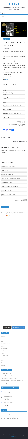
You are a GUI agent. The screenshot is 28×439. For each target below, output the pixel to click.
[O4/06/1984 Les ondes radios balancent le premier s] (14, 230)
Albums (3, 336)
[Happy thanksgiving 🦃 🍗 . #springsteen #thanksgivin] (14, 263)
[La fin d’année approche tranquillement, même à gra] (14, 298)
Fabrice (7, 398)
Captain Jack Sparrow (10, 403)
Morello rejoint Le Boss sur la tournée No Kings (12, 380)
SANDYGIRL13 (8, 392)
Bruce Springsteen (5, 343)
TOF (12, 48)
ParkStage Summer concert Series (9, 378)
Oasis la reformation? (8, 402)
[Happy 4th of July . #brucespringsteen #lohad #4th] (14, 219)
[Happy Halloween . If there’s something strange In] (14, 269)
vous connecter (12, 150)
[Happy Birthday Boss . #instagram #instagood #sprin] (14, 318)
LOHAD (14, 4)
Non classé (3, 358)
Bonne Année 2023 (8, 137)
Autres (2, 341)
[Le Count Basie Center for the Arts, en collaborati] (14, 250)
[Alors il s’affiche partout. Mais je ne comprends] (14, 277)
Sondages (3, 362)
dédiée (6, 79)
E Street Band (4, 348)
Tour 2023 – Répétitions (18, 141)
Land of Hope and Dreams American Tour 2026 (12, 383)
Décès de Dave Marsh (6, 373)
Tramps (3, 365)
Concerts (3, 346)
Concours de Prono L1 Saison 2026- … (11, 391)
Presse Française (4, 414)
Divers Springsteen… (8, 396)
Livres (2, 353)
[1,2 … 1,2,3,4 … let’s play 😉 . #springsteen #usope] (14, 323)
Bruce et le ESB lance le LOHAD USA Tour (11, 376)
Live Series (3, 351)
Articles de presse (5, 339)
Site (2, 360)
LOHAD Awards (6, 39)
